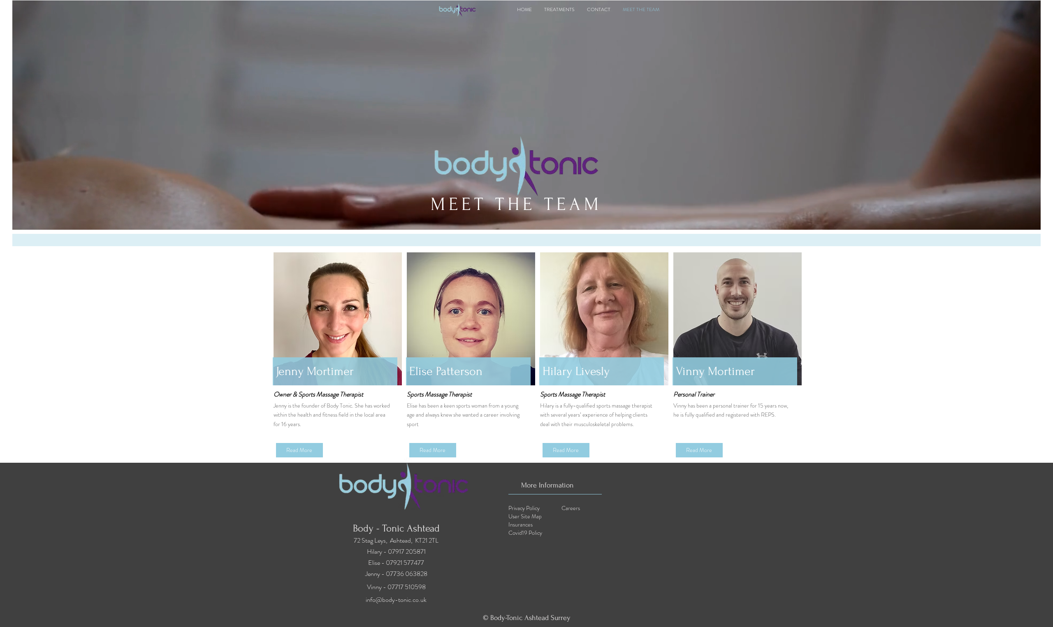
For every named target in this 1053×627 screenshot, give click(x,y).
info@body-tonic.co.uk (396, 599)
